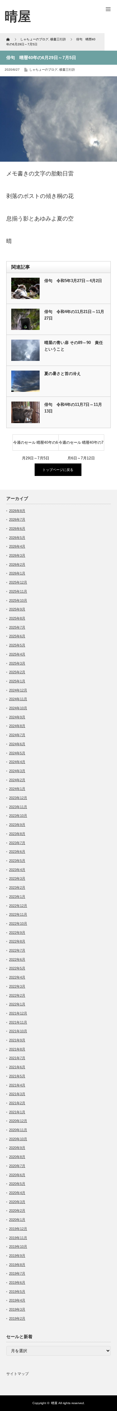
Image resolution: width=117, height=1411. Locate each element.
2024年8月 (17, 726)
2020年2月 (17, 1210)
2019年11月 (18, 1238)
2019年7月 (17, 1273)
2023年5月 (17, 860)
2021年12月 (18, 1013)
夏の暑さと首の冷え (62, 373)
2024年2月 (17, 780)
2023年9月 (17, 825)
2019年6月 (17, 1282)
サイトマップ (17, 1374)
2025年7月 (17, 627)
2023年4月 (17, 870)
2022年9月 (17, 932)
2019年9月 (17, 1255)
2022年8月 (17, 941)
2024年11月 (18, 699)
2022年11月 (18, 914)
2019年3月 (17, 1309)
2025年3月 (17, 663)
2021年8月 (17, 1049)
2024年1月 (17, 789)
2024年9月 (17, 717)
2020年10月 (18, 1139)
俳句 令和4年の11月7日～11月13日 (73, 407)
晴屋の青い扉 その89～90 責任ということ (73, 345)
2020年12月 (18, 1121)
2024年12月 (18, 690)
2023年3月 (17, 878)
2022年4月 (17, 977)
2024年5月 (17, 753)
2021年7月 (17, 1058)
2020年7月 (17, 1166)
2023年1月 (17, 896)
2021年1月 (17, 1112)
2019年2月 (17, 1318)
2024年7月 (17, 735)
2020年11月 (18, 1130)
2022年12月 (18, 906)
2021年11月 (18, 1022)
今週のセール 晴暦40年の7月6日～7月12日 (81, 445)
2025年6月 (17, 636)
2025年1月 (17, 681)
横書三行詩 (67, 69)
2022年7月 (17, 950)
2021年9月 (17, 1040)
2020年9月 (17, 1148)
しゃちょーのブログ (43, 69)
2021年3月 (17, 1094)
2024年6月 (17, 744)
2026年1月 (17, 573)
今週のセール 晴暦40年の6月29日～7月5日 (35, 445)
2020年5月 (17, 1184)
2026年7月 (17, 519)
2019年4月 (17, 1300)
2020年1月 (17, 1219)
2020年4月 (17, 1193)
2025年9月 (17, 609)
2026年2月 (17, 564)
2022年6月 (17, 959)
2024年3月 (17, 771)
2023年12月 (18, 798)
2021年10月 (18, 1031)
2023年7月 (17, 843)
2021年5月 (17, 1076)
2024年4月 (17, 762)
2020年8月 (17, 1157)
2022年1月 (17, 1004)
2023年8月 (17, 834)
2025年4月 (17, 654)
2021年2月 (17, 1103)
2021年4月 (17, 1085)
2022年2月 (17, 995)
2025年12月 (18, 582)
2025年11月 (18, 591)
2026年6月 (17, 528)
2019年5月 (17, 1291)
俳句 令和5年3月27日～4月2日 (73, 280)
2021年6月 (17, 1067)
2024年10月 (18, 708)
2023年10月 (18, 815)
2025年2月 (17, 672)
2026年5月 (17, 537)
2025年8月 (17, 618)
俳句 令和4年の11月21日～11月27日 (74, 315)
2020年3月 (17, 1202)
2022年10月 (18, 923)
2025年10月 (18, 600)
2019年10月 (18, 1246)
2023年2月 (17, 887)
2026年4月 (17, 546)
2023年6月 (17, 851)
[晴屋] (18, 16)
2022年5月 (17, 968)
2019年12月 (18, 1229)
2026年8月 (17, 511)
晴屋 (54, 1403)
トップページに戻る (57, 470)
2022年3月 (17, 986)
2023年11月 (18, 807)
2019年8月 (17, 1265)
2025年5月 (17, 645)
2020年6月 (17, 1175)
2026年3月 (17, 555)
